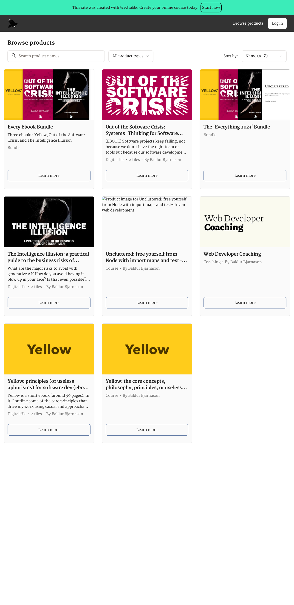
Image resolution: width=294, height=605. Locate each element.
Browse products (248, 23)
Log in (277, 23)
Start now (211, 7)
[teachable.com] (128, 7)
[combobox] (130, 56)
